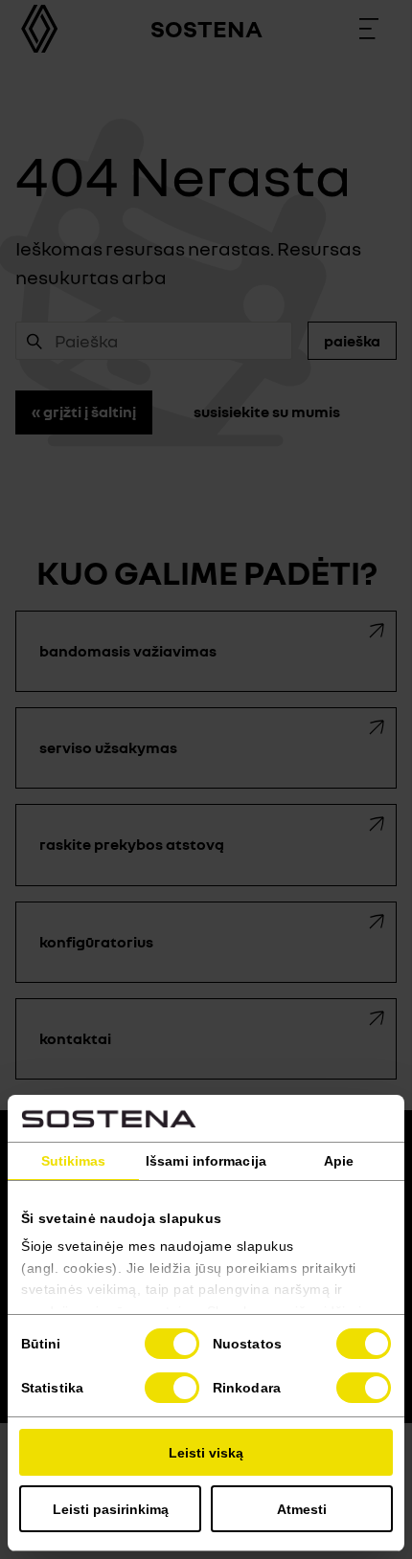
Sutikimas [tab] (73, 1161)
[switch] (363, 1343)
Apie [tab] (339, 1161)
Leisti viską (206, 1452)
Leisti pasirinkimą (111, 1509)
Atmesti (302, 1509)
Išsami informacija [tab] (206, 1161)
